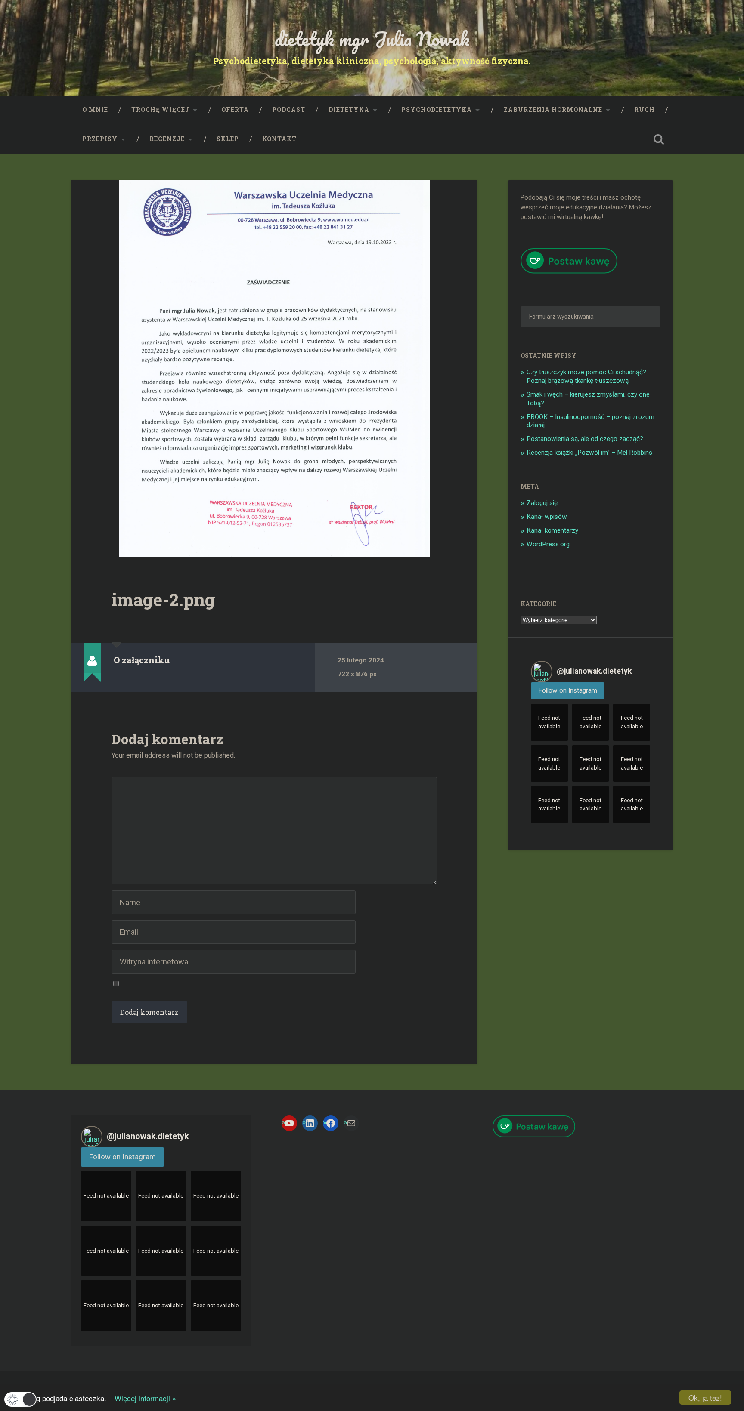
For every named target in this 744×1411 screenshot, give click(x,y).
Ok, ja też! (705, 1397)
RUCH (644, 110)
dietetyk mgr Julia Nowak (372, 38)
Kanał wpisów (547, 517)
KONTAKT (279, 139)
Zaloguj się (542, 503)
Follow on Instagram (567, 690)
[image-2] (274, 368)
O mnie (95, 110)
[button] (20, 1399)
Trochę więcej (160, 110)
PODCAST (288, 110)
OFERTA (235, 110)
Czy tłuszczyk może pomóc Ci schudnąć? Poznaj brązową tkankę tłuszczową (586, 376)
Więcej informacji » (142, 1398)
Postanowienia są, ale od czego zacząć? (585, 439)
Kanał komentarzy (552, 530)
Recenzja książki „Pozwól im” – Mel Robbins (589, 452)
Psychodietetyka (436, 110)
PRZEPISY (100, 139)
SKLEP (228, 139)
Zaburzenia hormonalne (553, 110)
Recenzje (167, 139)
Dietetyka (349, 110)
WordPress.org (548, 544)
